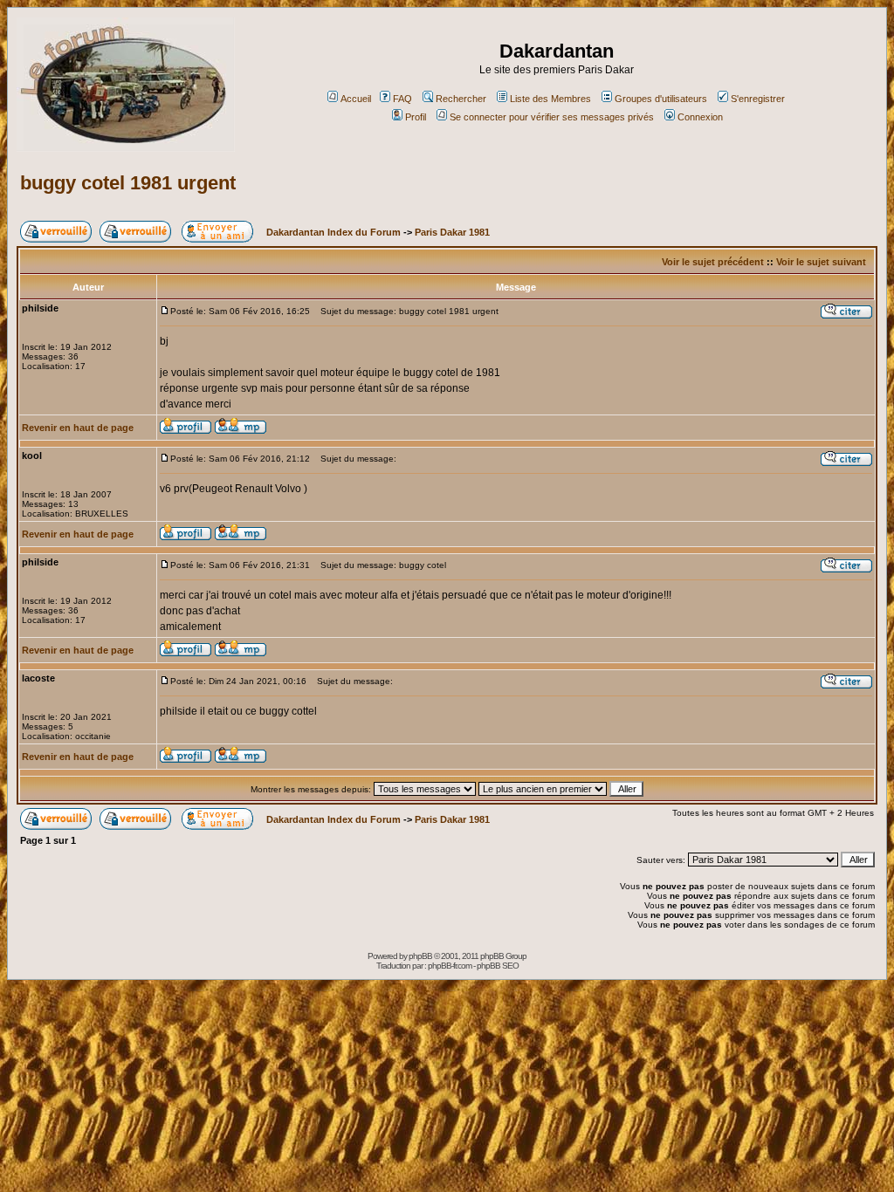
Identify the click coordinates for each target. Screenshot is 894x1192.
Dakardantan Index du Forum (333, 232)
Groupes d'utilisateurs (661, 98)
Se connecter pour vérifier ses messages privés (552, 117)
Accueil (355, 98)
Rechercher (461, 98)
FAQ (402, 98)
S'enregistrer (758, 98)
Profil (415, 117)
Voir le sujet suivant (821, 262)
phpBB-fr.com (449, 965)
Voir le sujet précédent (713, 262)
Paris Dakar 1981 (452, 232)
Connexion (700, 117)
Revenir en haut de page (78, 427)
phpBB (420, 956)
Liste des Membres (550, 98)
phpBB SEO (498, 965)
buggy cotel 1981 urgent (128, 183)
